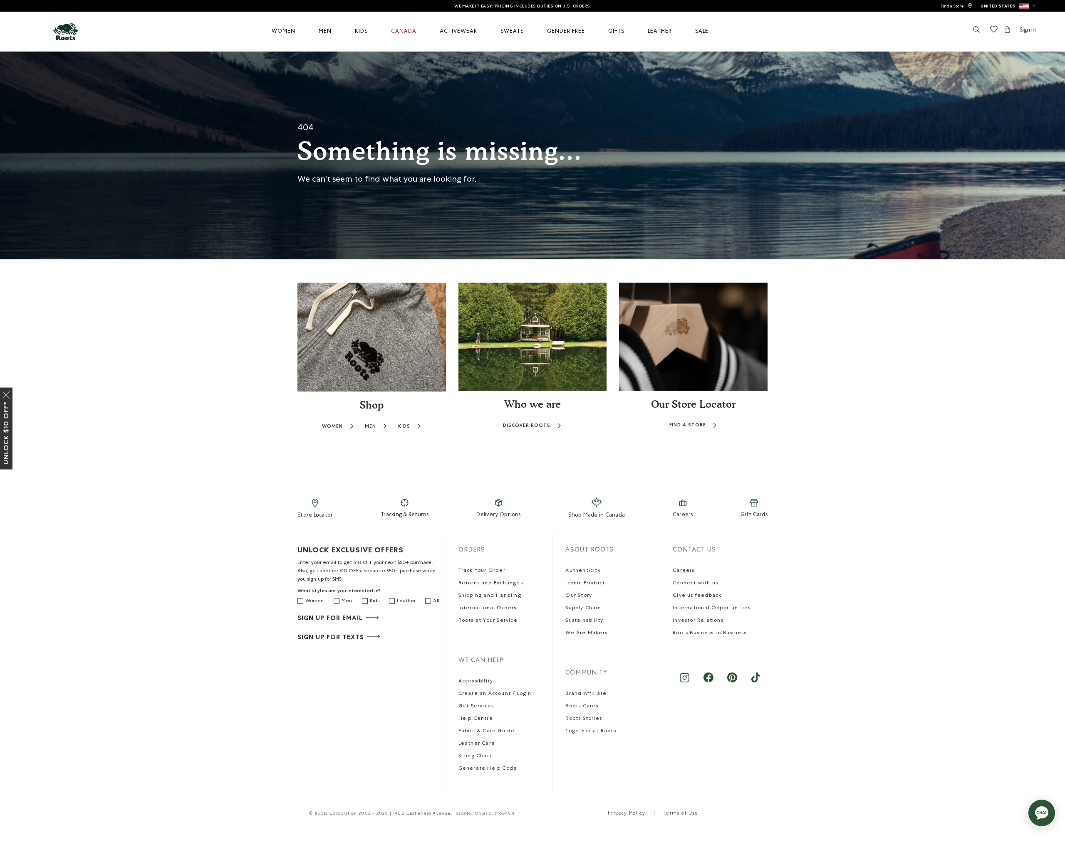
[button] (1008, 6)
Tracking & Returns (405, 515)
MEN (370, 426)
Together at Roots (590, 731)
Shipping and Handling (489, 595)
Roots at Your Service (488, 620)
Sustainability (584, 620)
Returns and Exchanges (490, 583)
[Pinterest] (732, 682)
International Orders (487, 608)
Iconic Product (585, 583)
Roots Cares (581, 706)
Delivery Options (498, 515)
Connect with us (695, 583)
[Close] (6, 393)
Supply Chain (583, 608)
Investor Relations (698, 620)
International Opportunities (711, 608)
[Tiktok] (755, 682)
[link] (956, 6)
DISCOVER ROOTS (526, 425)
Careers (683, 515)
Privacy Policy (626, 813)
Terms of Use (681, 813)
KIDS (404, 426)
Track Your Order (481, 571)
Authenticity (582, 571)
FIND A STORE (687, 425)
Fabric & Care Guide (486, 731)
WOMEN (332, 426)
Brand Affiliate (586, 694)
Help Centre (475, 719)
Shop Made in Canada (596, 515)
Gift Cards (754, 515)
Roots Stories (583, 719)
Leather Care (476, 743)
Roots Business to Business (709, 633)
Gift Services (476, 706)
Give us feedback (697, 595)
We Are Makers (586, 633)
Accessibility (475, 681)
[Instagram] (684, 682)
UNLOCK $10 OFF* (6, 433)
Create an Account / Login (495, 694)
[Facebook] (708, 682)
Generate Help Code (488, 768)
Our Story (578, 595)
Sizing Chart (475, 756)
